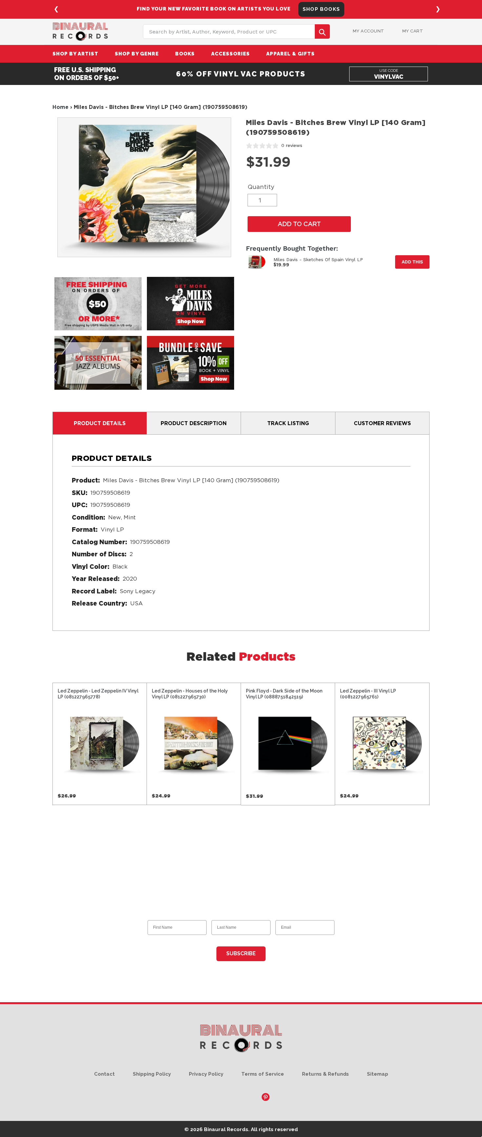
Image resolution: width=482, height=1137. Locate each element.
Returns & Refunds (325, 1074)
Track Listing (288, 423)
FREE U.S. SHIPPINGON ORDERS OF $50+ (86, 74)
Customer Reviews (382, 423)
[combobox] (236, 31)
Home (60, 107)
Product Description (194, 423)
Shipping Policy (152, 1074)
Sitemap (377, 1074)
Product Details (100, 423)
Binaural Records (226, 1129)
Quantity (261, 187)
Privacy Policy (206, 1074)
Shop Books (321, 9)
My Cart (412, 31)
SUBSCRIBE (241, 953)
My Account (368, 31)
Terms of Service (262, 1074)
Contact (104, 1074)
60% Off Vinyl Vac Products (241, 74)
